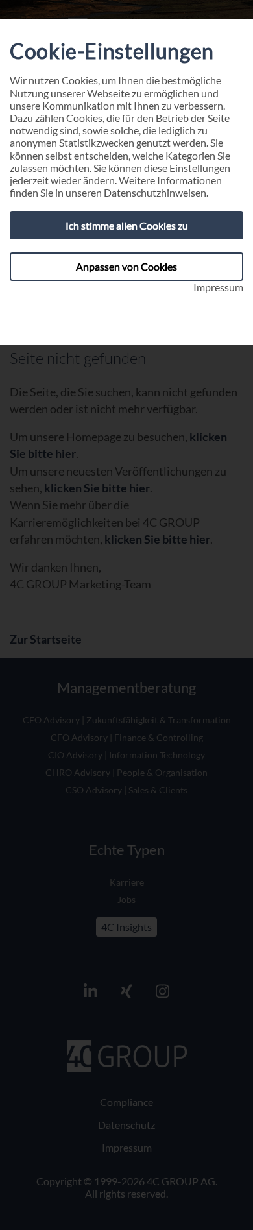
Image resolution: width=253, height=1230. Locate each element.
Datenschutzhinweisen (155, 192)
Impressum (218, 287)
